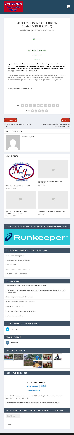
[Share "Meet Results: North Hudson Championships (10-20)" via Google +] (30, 105)
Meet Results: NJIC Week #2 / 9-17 (18, 186)
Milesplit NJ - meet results (14, 306)
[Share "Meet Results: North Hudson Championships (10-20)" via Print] (57, 105)
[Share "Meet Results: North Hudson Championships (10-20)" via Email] (53, 105)
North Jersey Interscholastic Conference (19, 297)
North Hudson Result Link (24, 89)
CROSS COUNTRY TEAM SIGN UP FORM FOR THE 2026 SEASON (26, 286)
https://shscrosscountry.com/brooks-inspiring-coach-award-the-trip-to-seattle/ (33, 403)
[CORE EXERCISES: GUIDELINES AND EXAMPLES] (53, 169)
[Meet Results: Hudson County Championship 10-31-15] (21, 200)
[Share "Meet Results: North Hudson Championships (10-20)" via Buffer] (46, 105)
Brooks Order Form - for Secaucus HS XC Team (21, 311)
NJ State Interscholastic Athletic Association (21, 302)
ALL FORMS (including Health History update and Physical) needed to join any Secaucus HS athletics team (36, 291)
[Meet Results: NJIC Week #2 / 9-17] (21, 171)
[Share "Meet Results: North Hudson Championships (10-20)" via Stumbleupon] (50, 105)
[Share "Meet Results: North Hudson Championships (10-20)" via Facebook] (23, 105)
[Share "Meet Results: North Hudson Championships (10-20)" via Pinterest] (38, 105)
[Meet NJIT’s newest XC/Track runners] (53, 200)
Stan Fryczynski (31, 30)
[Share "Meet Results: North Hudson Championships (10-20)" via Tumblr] (34, 105)
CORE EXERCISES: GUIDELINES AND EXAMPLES (50, 182)
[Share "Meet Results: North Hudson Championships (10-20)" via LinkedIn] (42, 105)
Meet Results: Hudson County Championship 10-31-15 (16, 212)
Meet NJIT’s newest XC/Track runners (51, 212)
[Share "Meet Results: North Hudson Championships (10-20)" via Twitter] (26, 105)
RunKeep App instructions (14, 316)
